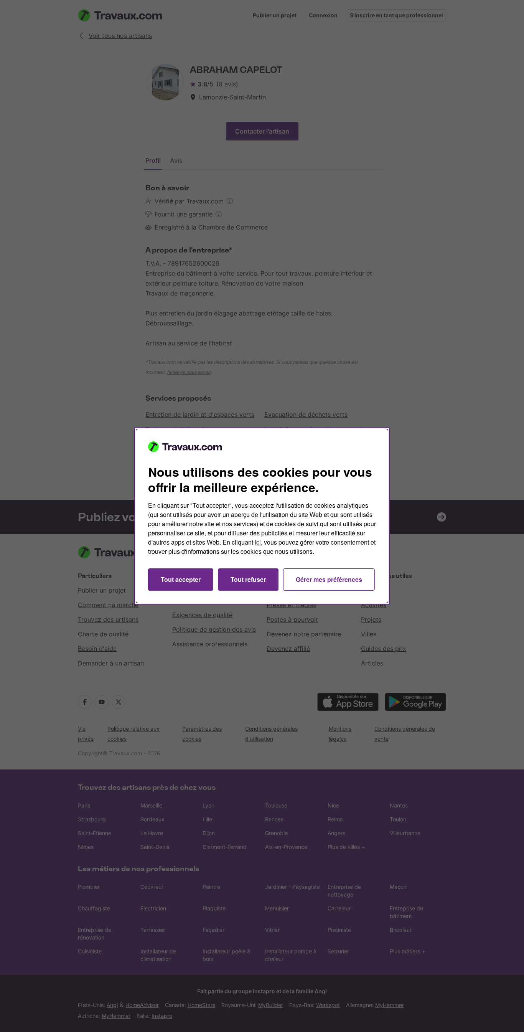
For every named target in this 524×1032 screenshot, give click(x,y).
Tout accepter (181, 579)
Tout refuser (248, 579)
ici (258, 542)
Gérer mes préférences (329, 579)
